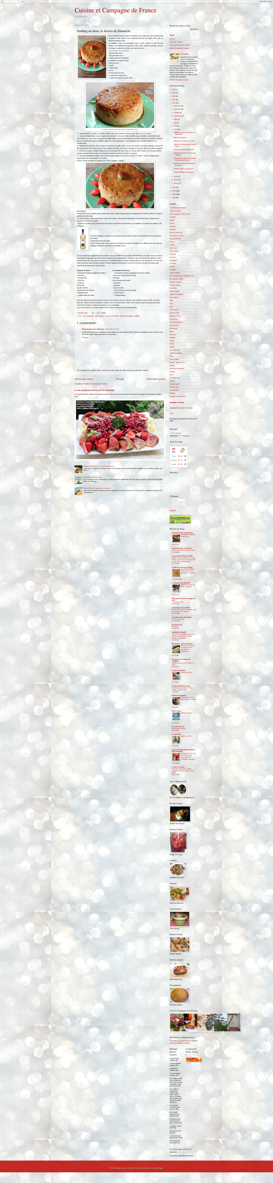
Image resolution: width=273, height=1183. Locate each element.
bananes (173, 229)
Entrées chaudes (175, 282)
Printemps (175, 626)
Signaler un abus (177, 402)
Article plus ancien (156, 379)
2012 (174, 103)
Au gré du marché (178, 670)
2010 (174, 191)
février (176, 180)
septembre (178, 116)
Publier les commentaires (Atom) (95, 384)
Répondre (85, 337)
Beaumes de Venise (112, 316)
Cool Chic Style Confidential (182, 533)
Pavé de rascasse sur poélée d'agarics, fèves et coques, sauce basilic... (183, 771)
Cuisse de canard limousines (184, 149)
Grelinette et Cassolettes (181, 608)
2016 (174, 93)
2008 (174, 197)
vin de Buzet (174, 390)
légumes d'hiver (175, 316)
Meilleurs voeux (186, 713)
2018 (174, 89)
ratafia (172, 341)
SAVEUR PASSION (179, 632)
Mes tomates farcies (178, 728)
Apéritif (172, 220)
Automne (173, 226)
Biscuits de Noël (175, 239)
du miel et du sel (178, 726)
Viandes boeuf (174, 384)
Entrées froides (175, 285)
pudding (136, 316)
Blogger (160, 1168)
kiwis (171, 303)
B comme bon (177, 625)
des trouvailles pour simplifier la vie (182, 276)
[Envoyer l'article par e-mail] (92, 313)
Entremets (173, 288)
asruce (172, 223)
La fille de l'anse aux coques (182, 567)
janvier (176, 183)
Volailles (172, 393)
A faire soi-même (175, 211)
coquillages (173, 260)
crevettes (173, 263)
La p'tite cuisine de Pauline (182, 617)
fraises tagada (174, 291)
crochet (172, 266)
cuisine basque (175, 273)
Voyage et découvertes (178, 396)
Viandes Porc (174, 387)
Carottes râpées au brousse (183, 169)
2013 (174, 100)
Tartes (172, 356)
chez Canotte (174, 251)
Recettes (188, 1041)
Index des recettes (176, 42)
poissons (173, 334)
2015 (174, 96)
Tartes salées (174, 359)
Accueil (119, 379)
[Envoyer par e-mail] (97, 313)
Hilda (171, 300)
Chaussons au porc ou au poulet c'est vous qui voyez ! (185, 159)
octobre (177, 112)
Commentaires (177, 504)
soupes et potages (176, 353)
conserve (173, 257)
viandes (172, 381)
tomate (172, 365)
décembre (177, 106)
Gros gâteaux (174, 297)
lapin (171, 307)
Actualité (173, 217)
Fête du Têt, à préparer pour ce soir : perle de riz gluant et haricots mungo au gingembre (184, 636)
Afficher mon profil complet (179, 80)
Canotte (185, 54)
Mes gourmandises (126, 316)
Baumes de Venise (176, 232)
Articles (175, 500)
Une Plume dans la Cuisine (182, 548)
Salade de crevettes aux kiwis (184, 141)
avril (175, 129)
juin (175, 123)
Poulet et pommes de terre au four (183, 550)
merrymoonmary (143, 1168)
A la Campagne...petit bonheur (93, 316)
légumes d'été (174, 313)
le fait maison (174, 310)
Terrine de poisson (178, 619)
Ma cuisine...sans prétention (182, 644)
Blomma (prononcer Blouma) (93, 329)
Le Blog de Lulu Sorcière (181, 583)
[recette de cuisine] (180, 523)
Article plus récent (84, 379)
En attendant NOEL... (177, 279)
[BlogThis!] (99, 313)
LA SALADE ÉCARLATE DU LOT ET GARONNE (94, 390)
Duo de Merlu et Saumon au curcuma (96, 488)
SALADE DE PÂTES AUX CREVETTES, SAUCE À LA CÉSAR (188, 571)
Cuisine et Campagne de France (115, 10)
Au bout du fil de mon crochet (180, 45)
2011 (174, 187)
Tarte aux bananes (180, 137)
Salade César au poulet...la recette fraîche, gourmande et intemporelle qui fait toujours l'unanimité (184, 559)
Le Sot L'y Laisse (178, 767)
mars (176, 176)
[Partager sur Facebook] (103, 313)
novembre (177, 109)
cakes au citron (186, 736)
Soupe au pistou (186, 672)
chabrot (172, 245)
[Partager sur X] (101, 313)
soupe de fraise (175, 350)
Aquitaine (173, 510)
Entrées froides (178, 208)
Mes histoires (174, 325)
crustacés (173, 269)
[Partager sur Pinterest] (105, 313)
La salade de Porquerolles (92, 477)
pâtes (171, 331)
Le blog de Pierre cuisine (181, 686)
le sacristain (176, 734)
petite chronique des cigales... (180, 48)
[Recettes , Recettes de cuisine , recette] (177, 1041)
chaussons (173, 248)
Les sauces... (174, 319)
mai (175, 126)
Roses (172, 344)
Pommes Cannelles (179, 695)
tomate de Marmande (177, 368)
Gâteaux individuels (176, 294)
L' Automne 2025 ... (178, 602)
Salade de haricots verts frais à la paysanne (98, 466)
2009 (174, 194)
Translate (186, 436)
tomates (172, 372)
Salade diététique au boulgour (184, 172)
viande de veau (175, 378)
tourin (171, 375)
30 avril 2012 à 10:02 (112, 329)
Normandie (173, 328)
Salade (172, 347)
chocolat (172, 254)
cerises (172, 242)
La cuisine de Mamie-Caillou (182, 556)
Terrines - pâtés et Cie (177, 362)
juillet (176, 119)
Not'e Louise (176, 711)
